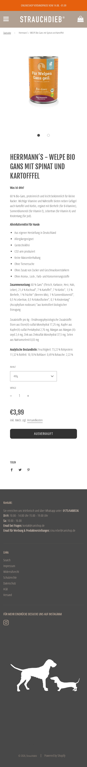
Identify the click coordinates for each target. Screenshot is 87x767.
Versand (7, 595)
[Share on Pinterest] (29, 470)
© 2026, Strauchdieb (27, 756)
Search (6, 560)
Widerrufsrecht (11, 572)
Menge (13, 387)
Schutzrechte (10, 577)
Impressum (9, 566)
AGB (5, 589)
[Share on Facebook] (13, 470)
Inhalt (13, 366)
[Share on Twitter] (20, 470)
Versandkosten (35, 420)
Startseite (7, 32)
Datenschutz (9, 583)
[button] (39, 135)
